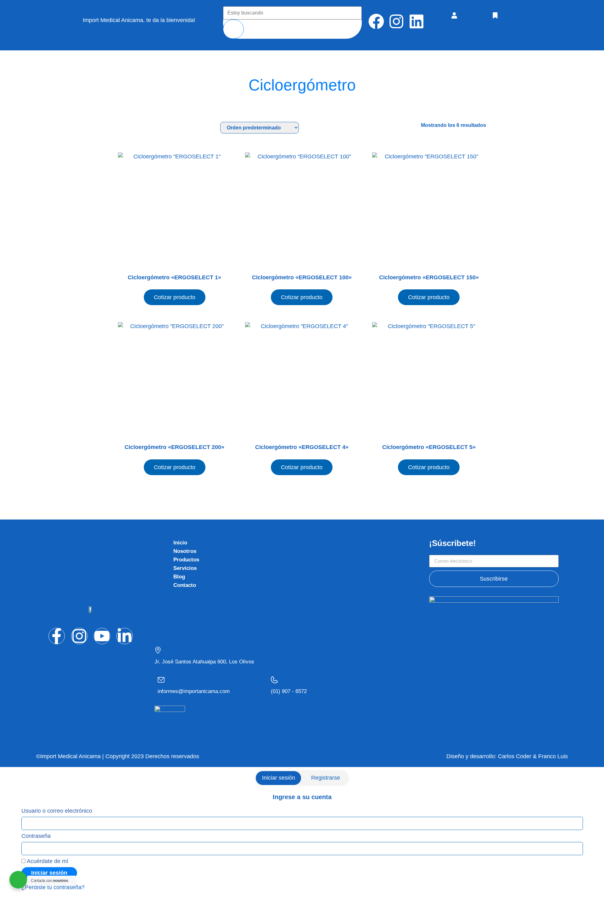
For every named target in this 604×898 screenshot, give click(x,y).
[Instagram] (396, 21)
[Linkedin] (416, 21)
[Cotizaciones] (495, 15)
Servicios (185, 568)
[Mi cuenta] (454, 15)
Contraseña (36, 836)
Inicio (180, 543)
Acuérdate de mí (46, 861)
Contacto (184, 585)
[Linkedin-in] (124, 636)
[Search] (233, 29)
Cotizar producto (174, 297)
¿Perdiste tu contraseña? (53, 887)
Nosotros (184, 551)
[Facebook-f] (56, 636)
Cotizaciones (506, 26)
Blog (179, 577)
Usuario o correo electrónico (56, 811)
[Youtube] (102, 636)
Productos (186, 560)
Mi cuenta (462, 26)
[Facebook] (376, 21)
